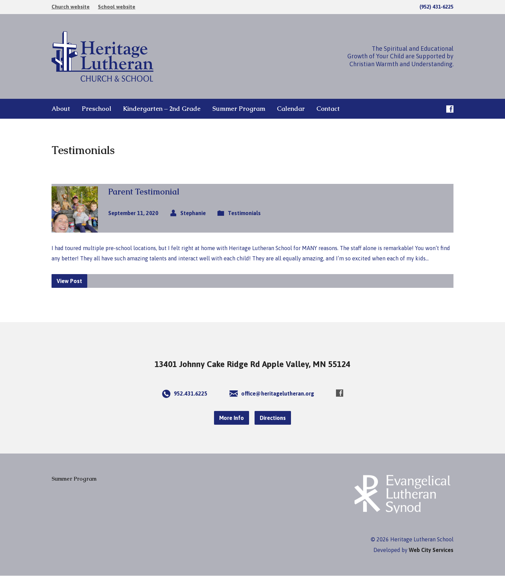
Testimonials (244, 213)
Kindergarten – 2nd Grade (162, 109)
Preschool (96, 109)
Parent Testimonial (143, 191)
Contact (328, 109)
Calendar (291, 109)
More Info (231, 418)
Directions (273, 418)
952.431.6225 (190, 393)
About (61, 109)
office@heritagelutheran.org (277, 393)
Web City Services (431, 550)
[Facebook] (449, 109)
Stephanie (193, 213)
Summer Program (238, 109)
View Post (69, 281)
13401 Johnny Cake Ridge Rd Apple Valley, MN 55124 (252, 364)
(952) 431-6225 (436, 7)
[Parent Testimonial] (75, 227)
